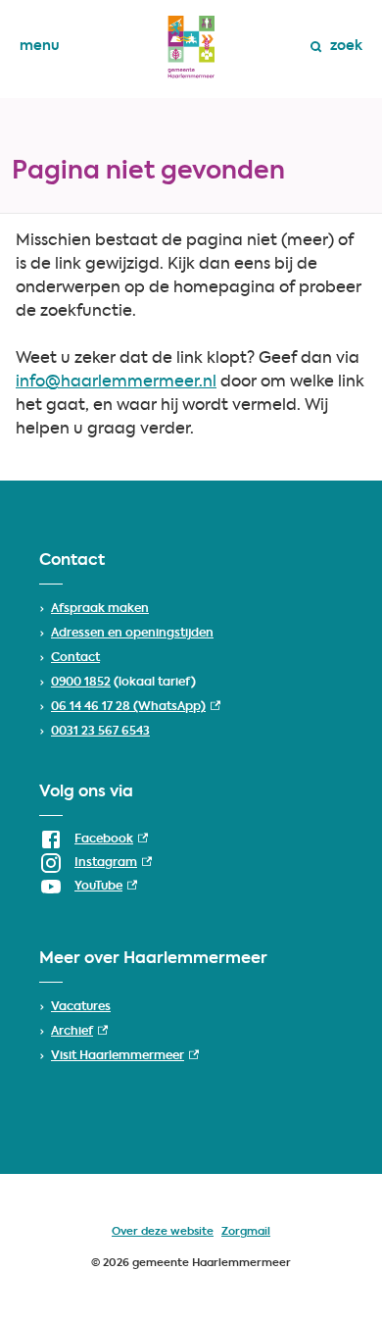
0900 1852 (81, 682)
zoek (346, 46)
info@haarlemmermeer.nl (116, 382)
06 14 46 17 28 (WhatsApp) (135, 707)
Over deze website (163, 1232)
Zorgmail (245, 1232)
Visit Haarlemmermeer (125, 1056)
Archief (79, 1032)
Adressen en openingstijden (132, 633)
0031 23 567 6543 (100, 732)
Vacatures (81, 1007)
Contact (75, 658)
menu (40, 46)
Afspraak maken (100, 609)
